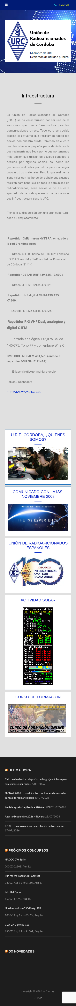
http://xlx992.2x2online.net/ (24, 392)
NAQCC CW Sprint (15, 860)
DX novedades (21, 951)
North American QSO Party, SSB (23, 908)
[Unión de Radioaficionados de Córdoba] (38, 41)
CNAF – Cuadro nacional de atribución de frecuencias (34, 826)
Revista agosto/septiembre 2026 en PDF (28, 807)
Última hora (20, 770)
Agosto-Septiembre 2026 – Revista (25, 817)
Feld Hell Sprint (13, 892)
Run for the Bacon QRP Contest (22, 876)
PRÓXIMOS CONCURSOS (28, 850)
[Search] (55, 4)
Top (39, 998)
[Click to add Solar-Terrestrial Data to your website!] (38, 684)
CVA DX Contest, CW (17, 925)
